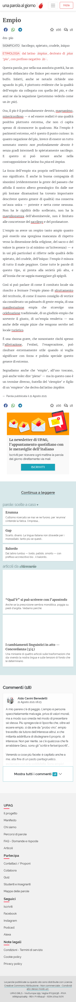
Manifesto (10, 820)
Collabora (10, 870)
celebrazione (11, 313)
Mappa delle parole (16, 891)
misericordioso (13, 116)
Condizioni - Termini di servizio (23, 950)
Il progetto (10, 813)
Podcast (9, 927)
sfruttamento (64, 290)
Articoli (8, 848)
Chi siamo (10, 827)
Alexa (7, 934)
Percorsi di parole (15, 834)
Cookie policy (12, 957)
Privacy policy (13, 963)
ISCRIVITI (38, 467)
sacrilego (37, 221)
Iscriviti (8, 906)
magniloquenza (13, 216)
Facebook (10, 913)
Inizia (66, 5)
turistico (17, 330)
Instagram (10, 920)
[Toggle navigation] (53, 5)
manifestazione (13, 307)
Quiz (7, 877)
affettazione (13, 344)
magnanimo (64, 110)
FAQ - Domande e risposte (21, 841)
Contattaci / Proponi (17, 863)
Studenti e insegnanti (17, 884)
